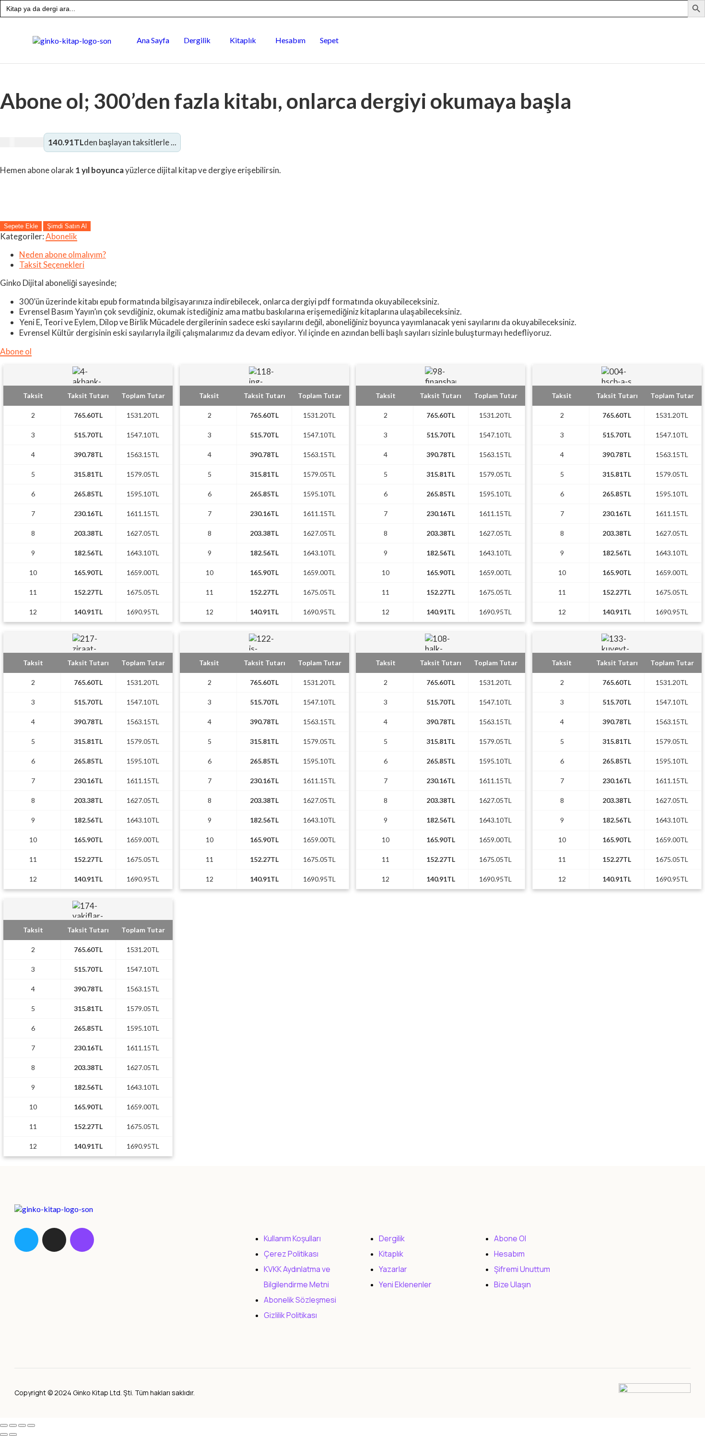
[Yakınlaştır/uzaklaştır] (4, 1425)
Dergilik (197, 40)
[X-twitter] (54, 1240)
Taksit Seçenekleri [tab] (51, 264)
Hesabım (290, 40)
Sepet (329, 40)
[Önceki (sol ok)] (4, 1434)
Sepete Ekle (21, 226)
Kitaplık (243, 40)
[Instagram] (82, 1240)
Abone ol (16, 351)
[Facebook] (26, 1240)
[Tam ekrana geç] (13, 1425)
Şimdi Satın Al (67, 226)
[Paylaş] (22, 1425)
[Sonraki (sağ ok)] (13, 1434)
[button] (199, 40)
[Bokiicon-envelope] (110, 1240)
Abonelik (61, 236)
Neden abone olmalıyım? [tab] (62, 254)
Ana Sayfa (153, 40)
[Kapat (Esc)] (31, 1425)
